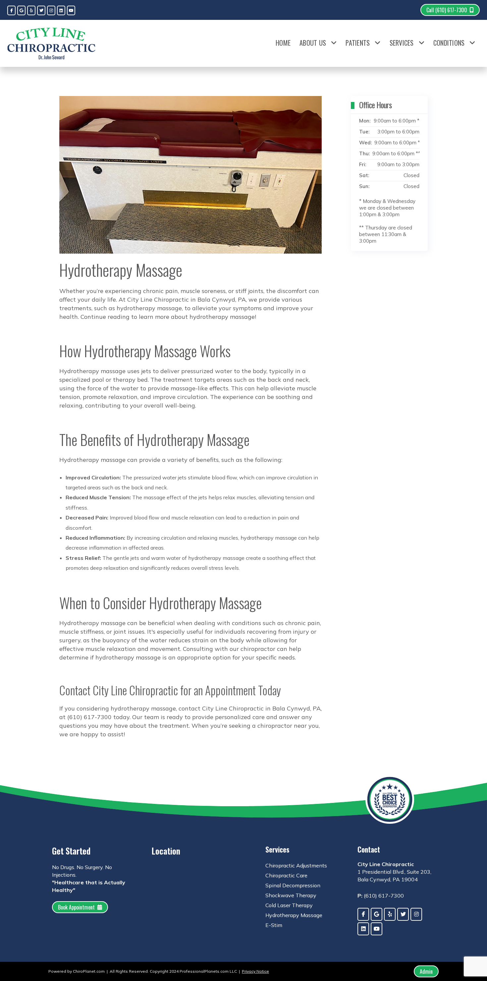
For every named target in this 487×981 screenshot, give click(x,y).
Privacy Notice (255, 971)
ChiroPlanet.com (89, 971)
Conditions (449, 43)
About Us (312, 43)
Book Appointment (76, 907)
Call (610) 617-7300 (446, 10)
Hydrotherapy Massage (293, 915)
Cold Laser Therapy (289, 905)
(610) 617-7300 (384, 895)
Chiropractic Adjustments (296, 865)
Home (283, 43)
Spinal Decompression (292, 885)
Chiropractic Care (286, 875)
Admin (426, 971)
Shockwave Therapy (290, 895)
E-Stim (273, 925)
